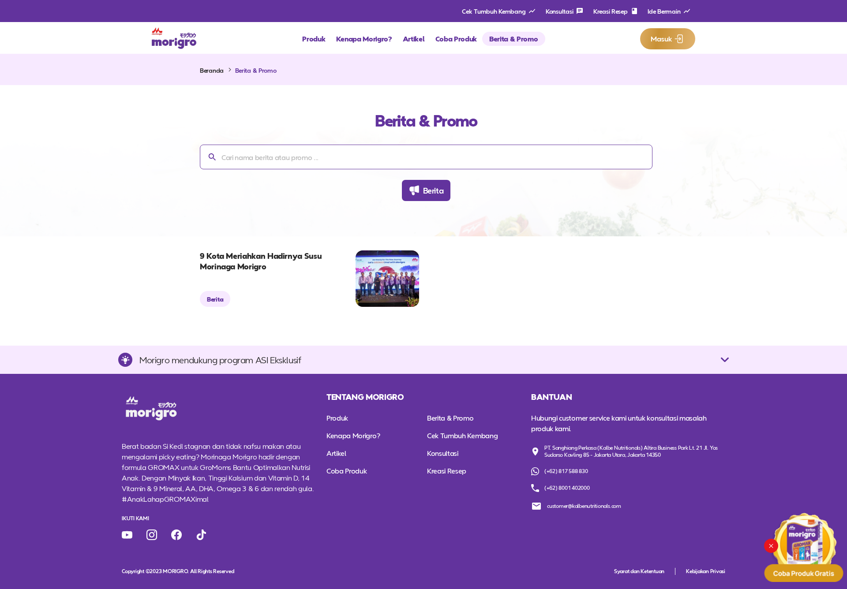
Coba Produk (456, 38)
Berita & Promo (513, 38)
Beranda (212, 70)
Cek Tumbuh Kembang (493, 11)
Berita (433, 190)
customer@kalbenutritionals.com (584, 505)
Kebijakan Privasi (705, 571)
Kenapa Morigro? (364, 38)
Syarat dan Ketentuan (639, 571)
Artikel (414, 38)
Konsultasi (559, 11)
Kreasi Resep (610, 11)
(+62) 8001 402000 (567, 487)
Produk (313, 38)
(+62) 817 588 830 (566, 470)
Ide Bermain (664, 11)
